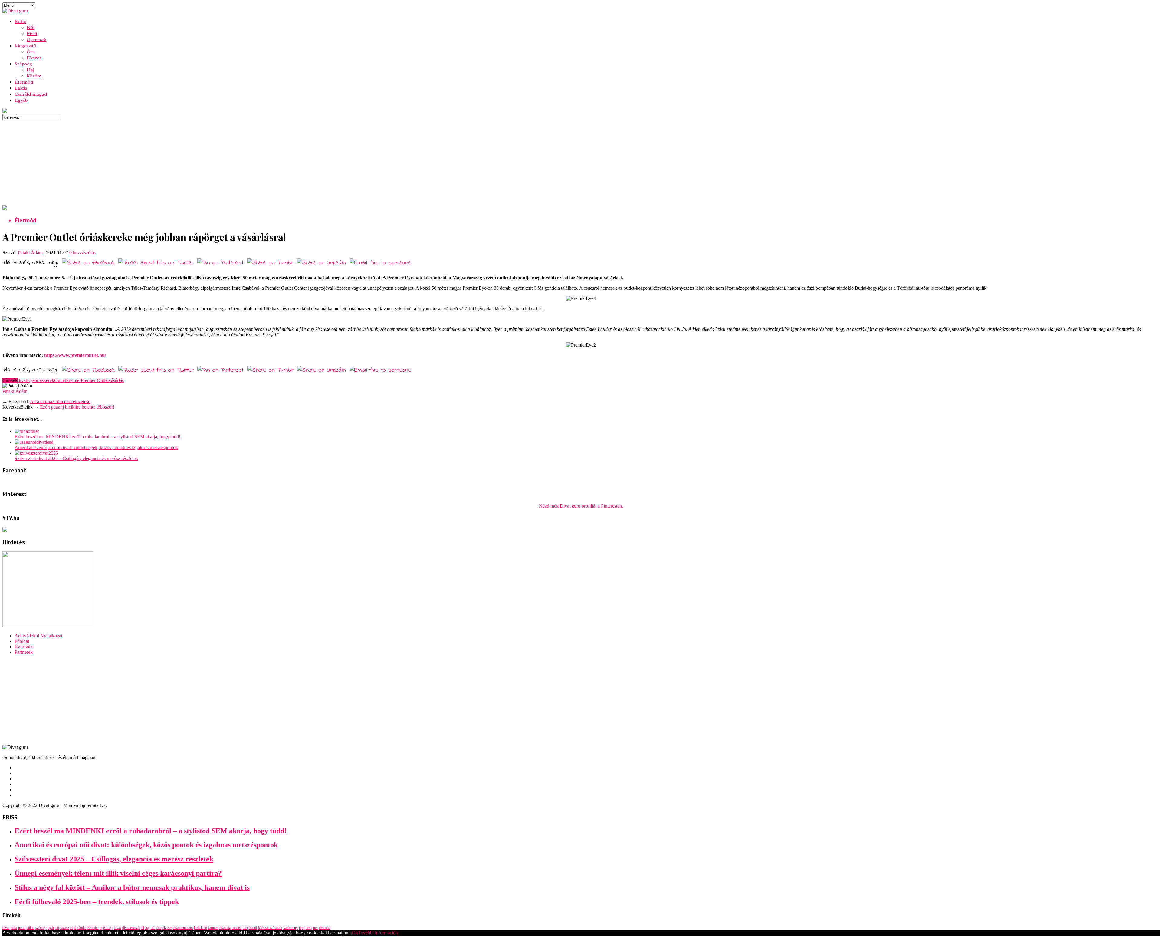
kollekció (200, 928)
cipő (73, 928)
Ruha (20, 21)
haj (147, 928)
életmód (324, 928)
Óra (31, 52)
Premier (73, 380)
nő (57, 928)
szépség (41, 928)
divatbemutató (183, 928)
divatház (225, 928)
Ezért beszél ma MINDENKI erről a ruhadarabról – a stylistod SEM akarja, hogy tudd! (97, 436)
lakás (117, 928)
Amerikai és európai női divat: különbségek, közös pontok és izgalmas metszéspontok (96, 447)
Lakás (21, 88)
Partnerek (24, 652)
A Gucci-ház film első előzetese (60, 401)
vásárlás (116, 380)
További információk (378, 932)
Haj (30, 70)
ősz (158, 928)
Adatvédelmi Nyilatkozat (38, 635)
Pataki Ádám (30, 252)
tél (142, 928)
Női (30, 28)
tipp (301, 928)
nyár (51, 928)
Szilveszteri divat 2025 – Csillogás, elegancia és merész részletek (76, 458)
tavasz (64, 928)
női (153, 928)
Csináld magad (31, 94)
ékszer (167, 928)
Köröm (34, 76)
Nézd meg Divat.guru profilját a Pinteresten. (581, 505)
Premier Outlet (95, 380)
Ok (355, 932)
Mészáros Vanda (270, 928)
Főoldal (22, 641)
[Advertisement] (184, 162)
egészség (106, 928)
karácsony (290, 928)
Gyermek (36, 40)
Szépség (23, 64)
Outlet (60, 380)
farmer (213, 928)
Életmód (24, 82)
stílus (30, 928)
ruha (14, 928)
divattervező (131, 928)
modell (236, 928)
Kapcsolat (24, 646)
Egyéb (21, 100)
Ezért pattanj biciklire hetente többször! (77, 407)
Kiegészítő (25, 46)
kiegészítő (250, 928)
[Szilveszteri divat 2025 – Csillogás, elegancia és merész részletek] (36, 453)
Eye (30, 380)
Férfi (32, 34)
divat (22, 380)
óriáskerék (44, 380)
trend (21, 928)
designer (312, 928)
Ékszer (34, 58)
